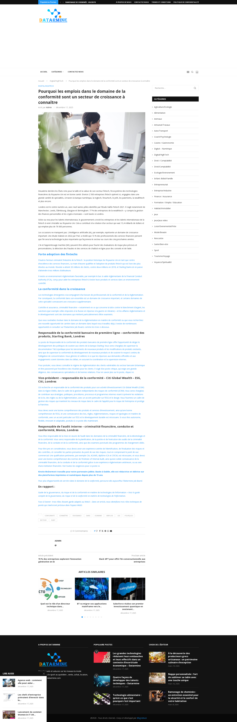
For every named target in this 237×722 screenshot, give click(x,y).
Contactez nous (141, 2)
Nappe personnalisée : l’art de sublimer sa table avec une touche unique (183, 677)
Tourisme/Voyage (162, 256)
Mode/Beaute (160, 232)
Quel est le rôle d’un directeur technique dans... (55, 605)
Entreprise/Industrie (162, 190)
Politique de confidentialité (186, 2)
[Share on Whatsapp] (108, 531)
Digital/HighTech (56, 81)
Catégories (56, 72)
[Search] (192, 72)
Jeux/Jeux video (161, 220)
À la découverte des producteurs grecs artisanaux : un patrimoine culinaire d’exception (183, 658)
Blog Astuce (142, 718)
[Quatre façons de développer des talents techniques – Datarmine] (102, 681)
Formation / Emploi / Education (168, 202)
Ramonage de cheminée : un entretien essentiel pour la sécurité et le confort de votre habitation (183, 696)
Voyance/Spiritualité (163, 262)
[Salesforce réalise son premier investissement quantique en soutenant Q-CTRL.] (128, 589)
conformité (50, 516)
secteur (43, 520)
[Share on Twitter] (102, 531)
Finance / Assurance (163, 196)
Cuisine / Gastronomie (164, 142)
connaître (63, 516)
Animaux (158, 119)
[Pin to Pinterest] (105, 531)
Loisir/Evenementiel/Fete (165, 226)
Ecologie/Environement (164, 172)
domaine (98, 516)
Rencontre (158, 238)
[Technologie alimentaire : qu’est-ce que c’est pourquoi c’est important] (102, 699)
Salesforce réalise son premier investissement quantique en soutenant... (128, 606)
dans (88, 516)
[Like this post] (97, 531)
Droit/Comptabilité (162, 166)
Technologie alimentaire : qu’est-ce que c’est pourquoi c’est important (127, 698)
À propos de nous (123, 2)
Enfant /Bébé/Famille (163, 178)
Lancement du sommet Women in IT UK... (30, 713)
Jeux (156, 214)
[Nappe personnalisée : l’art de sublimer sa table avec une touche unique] (157, 678)
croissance (76, 516)
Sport (156, 250)
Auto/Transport (161, 130)
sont (53, 520)
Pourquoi (129, 516)
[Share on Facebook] (99, 531)
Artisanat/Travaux (162, 125)
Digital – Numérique (163, 148)
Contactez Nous (75, 72)
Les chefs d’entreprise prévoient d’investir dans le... (31, 697)
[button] (60, 2)
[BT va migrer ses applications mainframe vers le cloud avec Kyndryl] (92, 589)
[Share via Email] (111, 531)
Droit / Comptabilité (163, 160)
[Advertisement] (118, 47)
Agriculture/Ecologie (163, 107)
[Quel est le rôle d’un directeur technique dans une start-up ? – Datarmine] (55, 589)
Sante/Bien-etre (161, 244)
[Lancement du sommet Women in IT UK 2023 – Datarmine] (9, 715)
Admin (49, 107)
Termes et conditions (161, 2)
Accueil (43, 72)
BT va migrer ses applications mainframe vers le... (91, 605)
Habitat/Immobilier (162, 208)
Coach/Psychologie (162, 136)
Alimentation (159, 113)
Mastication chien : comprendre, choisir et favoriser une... (93, 2)
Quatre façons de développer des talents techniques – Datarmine (126, 680)
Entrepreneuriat (161, 184)
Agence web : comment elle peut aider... (30, 681)
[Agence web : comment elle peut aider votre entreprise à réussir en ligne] (9, 683)
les (119, 516)
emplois (109, 516)
